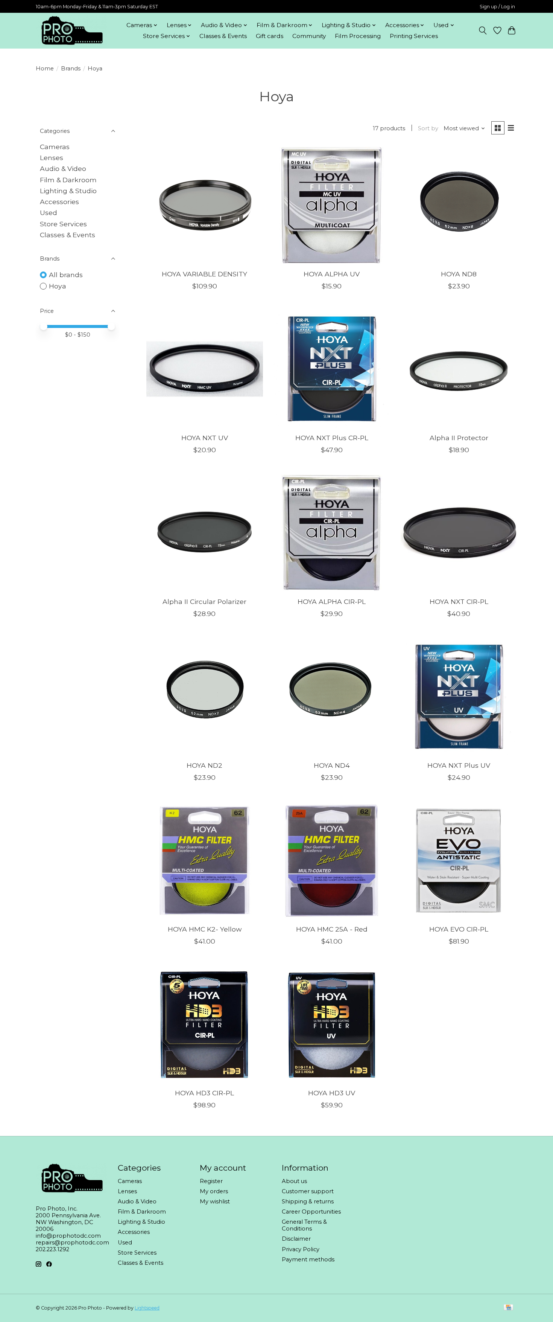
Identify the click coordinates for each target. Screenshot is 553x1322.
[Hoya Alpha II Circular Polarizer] (204, 532)
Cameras (55, 147)
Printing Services (414, 36)
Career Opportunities (311, 1211)
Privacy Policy (300, 1249)
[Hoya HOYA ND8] (458, 205)
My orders (214, 1191)
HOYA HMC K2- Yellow (205, 929)
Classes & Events (223, 36)
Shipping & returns (308, 1201)
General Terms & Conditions (304, 1225)
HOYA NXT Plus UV (458, 765)
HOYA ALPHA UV (332, 274)
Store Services (63, 224)
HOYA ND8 (459, 274)
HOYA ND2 (204, 765)
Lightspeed (147, 1308)
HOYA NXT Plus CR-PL (331, 438)
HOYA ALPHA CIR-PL (332, 601)
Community (309, 36)
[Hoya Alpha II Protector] (458, 369)
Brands (71, 68)
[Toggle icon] (482, 30)
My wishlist (215, 1201)
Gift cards (269, 36)
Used (48, 213)
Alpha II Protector (459, 438)
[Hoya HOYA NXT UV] (204, 369)
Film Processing (358, 36)
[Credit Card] (508, 1307)
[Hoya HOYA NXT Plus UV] (458, 696)
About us (294, 1181)
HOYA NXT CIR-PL (459, 601)
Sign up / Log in (497, 6)
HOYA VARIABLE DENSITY (204, 274)
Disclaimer (296, 1238)
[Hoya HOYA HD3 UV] (331, 1024)
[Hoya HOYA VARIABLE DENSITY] (204, 205)
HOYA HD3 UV (331, 1093)
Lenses (51, 158)
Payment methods (308, 1259)
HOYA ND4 (332, 765)
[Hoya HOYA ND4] (331, 696)
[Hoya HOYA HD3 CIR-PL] (204, 1024)
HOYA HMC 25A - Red (332, 929)
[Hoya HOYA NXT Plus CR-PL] (331, 369)
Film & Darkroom (68, 180)
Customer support (308, 1191)
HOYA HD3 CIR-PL (204, 1093)
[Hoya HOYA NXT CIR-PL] (458, 532)
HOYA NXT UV (204, 438)
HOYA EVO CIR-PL (458, 929)
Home (45, 68)
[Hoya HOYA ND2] (204, 696)
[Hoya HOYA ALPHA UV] (331, 205)
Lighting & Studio (68, 191)
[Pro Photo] (71, 30)
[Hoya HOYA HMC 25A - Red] (331, 860)
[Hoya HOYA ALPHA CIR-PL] (331, 532)
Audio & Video (63, 168)
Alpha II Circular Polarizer (204, 601)
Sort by (428, 128)
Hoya (57, 286)
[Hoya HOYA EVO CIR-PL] (458, 860)
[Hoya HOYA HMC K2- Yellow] (204, 860)
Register (211, 1181)
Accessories (59, 202)
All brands (66, 275)
